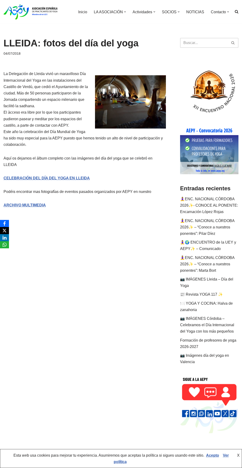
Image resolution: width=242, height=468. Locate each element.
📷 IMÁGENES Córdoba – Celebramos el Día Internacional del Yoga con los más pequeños (207, 324)
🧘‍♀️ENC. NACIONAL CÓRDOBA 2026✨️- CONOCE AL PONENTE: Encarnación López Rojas (209, 205)
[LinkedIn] (4, 237)
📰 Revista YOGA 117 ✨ (201, 294)
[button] (125, 12)
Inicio (82, 12)
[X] (4, 230)
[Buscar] (233, 43)
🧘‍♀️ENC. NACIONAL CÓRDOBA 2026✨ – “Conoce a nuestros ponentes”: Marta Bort (207, 264)
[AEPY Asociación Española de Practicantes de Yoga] (30, 11)
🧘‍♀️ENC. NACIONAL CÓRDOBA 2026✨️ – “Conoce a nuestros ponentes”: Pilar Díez (207, 227)
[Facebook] (4, 223)
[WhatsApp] (4, 244)
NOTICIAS (195, 12)
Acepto (212, 455)
